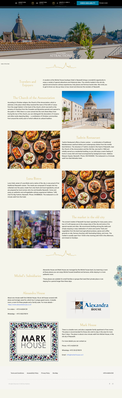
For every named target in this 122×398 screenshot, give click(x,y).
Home (2, 64)
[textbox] (24, 3)
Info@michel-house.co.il (75, 355)
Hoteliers (27, 384)
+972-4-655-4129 (108, 373)
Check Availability (87, 3)
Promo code (103, 3)
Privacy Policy (45, 373)
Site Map (55, 373)
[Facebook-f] (109, 383)
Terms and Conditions (17, 373)
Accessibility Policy (32, 373)
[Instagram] (112, 383)
